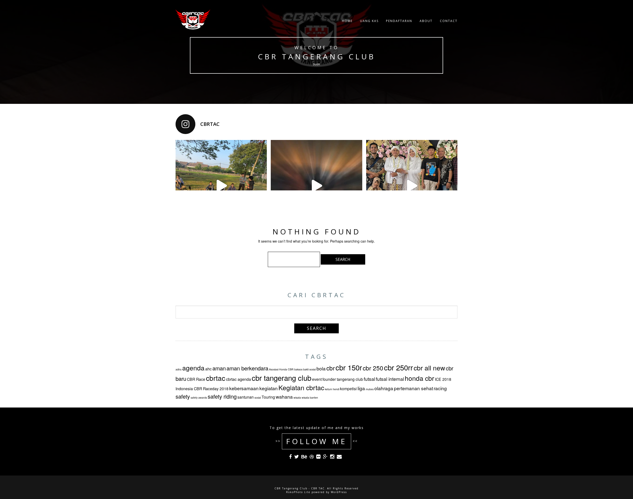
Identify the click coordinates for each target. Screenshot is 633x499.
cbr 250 (373, 367)
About (426, 21)
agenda (193, 367)
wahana (284, 396)
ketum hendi (332, 389)
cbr (330, 367)
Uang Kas (369, 21)
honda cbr (419, 378)
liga (361, 388)
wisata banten (310, 397)
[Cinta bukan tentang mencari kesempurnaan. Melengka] (411, 185)
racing (440, 388)
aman (219, 368)
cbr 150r (349, 367)
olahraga (383, 388)
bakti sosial (309, 369)
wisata (297, 397)
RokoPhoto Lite (298, 492)
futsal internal (390, 378)
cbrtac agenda (238, 379)
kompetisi (348, 388)
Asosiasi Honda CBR (281, 369)
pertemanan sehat (413, 388)
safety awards (199, 397)
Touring (268, 397)
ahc (208, 368)
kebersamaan (244, 388)
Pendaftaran (399, 21)
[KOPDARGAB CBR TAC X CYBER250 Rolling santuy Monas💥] (316, 185)
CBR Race (196, 379)
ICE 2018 (443, 379)
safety (183, 396)
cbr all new (429, 367)
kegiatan (268, 388)
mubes (370, 389)
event (317, 379)
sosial (257, 397)
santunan (245, 397)
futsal (369, 378)
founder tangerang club (342, 379)
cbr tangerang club (281, 377)
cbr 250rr (398, 367)
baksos (298, 369)
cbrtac (215, 378)
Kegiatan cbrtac (301, 387)
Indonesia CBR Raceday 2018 (202, 388)
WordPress (339, 492)
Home (347, 21)
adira (178, 369)
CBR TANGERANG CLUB (316, 56)
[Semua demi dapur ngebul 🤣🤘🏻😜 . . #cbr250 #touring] (221, 185)
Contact (448, 21)
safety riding (222, 396)
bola (321, 368)
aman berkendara (247, 368)
